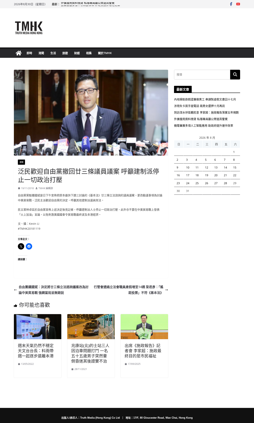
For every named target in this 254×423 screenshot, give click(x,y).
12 (206, 167)
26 (206, 183)
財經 (77, 53)
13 (215, 167)
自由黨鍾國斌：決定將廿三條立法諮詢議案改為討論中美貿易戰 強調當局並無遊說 (54, 290)
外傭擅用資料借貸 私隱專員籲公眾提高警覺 (87, 4)
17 (187, 175)
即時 (29, 53)
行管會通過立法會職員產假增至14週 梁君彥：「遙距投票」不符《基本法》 (128, 290)
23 (178, 183)
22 (234, 175)
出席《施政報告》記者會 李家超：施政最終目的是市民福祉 (143, 351)
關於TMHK (105, 53)
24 (187, 183)
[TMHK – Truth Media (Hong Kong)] (18, 53)
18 (197, 175)
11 (197, 167)
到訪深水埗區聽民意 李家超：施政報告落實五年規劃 (206, 112)
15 (234, 167)
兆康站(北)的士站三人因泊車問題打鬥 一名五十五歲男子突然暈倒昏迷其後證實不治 (90, 353)
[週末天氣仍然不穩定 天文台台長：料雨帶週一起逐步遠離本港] (37, 317)
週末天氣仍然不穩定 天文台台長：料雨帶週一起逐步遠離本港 (36, 351)
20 (215, 175)
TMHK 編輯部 (45, 188)
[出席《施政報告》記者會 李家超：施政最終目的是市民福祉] (144, 317)
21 (225, 175)
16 (178, 175)
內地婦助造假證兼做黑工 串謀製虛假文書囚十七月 (205, 99)
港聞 (41, 53)
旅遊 (65, 53)
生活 (53, 53)
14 (225, 167)
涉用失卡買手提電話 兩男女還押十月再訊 (199, 106)
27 (215, 183)
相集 (89, 53)
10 (187, 167)
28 (225, 183)
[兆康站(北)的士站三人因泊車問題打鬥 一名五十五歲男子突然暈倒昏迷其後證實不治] (91, 317)
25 (197, 183)
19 (206, 175)
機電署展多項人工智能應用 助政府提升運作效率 (203, 125)
